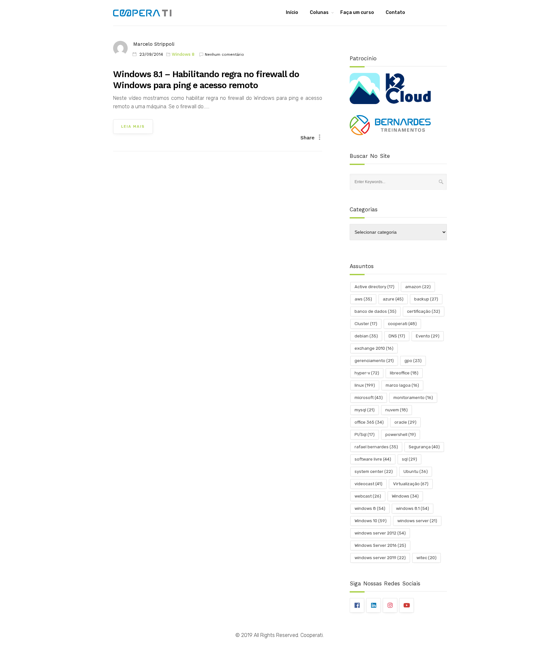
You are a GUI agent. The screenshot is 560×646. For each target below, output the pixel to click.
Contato (395, 12)
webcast (368, 496)
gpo (413, 360)
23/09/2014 (151, 54)
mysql (365, 409)
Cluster (366, 323)
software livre (373, 459)
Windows (405, 496)
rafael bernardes (376, 446)
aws (363, 299)
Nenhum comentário (224, 54)
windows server (417, 520)
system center (374, 471)
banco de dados (375, 311)
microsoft (369, 397)
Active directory (374, 286)
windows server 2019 (380, 557)
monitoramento (413, 397)
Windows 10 (371, 520)
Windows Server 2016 (380, 545)
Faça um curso (357, 12)
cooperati (402, 323)
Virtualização (410, 483)
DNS (397, 336)
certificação (423, 311)
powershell (400, 434)
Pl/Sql (365, 434)
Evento (427, 336)
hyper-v (367, 372)
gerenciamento (374, 360)
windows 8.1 (412, 508)
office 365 (369, 422)
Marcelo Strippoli (153, 44)
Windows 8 (183, 54)
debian (366, 336)
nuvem (396, 409)
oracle (405, 422)
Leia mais (133, 126)
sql (409, 459)
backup (426, 299)
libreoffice (404, 372)
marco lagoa (402, 385)
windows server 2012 (380, 533)
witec (426, 557)
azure (393, 299)
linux (365, 385)
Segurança (424, 446)
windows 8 (370, 508)
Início (292, 12)
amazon (418, 286)
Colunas (319, 12)
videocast (368, 483)
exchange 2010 (374, 348)
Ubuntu (415, 471)
